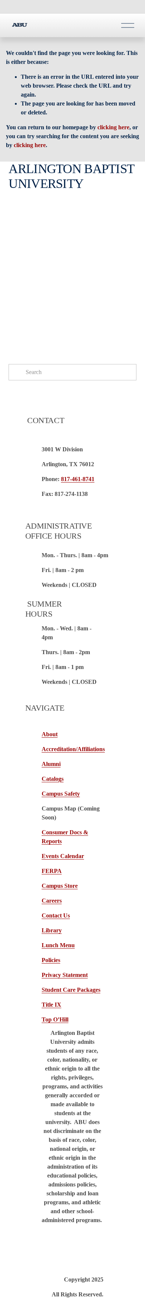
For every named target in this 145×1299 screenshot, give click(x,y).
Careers (52, 900)
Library (52, 930)
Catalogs (53, 779)
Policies (51, 960)
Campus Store (60, 886)
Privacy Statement (65, 975)
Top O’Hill (55, 1019)
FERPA (52, 871)
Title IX (51, 1004)
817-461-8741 (77, 479)
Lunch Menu (58, 945)
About (50, 734)
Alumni (51, 764)
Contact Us (56, 915)
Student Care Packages (71, 990)
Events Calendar (63, 856)
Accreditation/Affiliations (73, 749)
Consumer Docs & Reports (65, 836)
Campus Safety (61, 793)
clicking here (113, 127)
